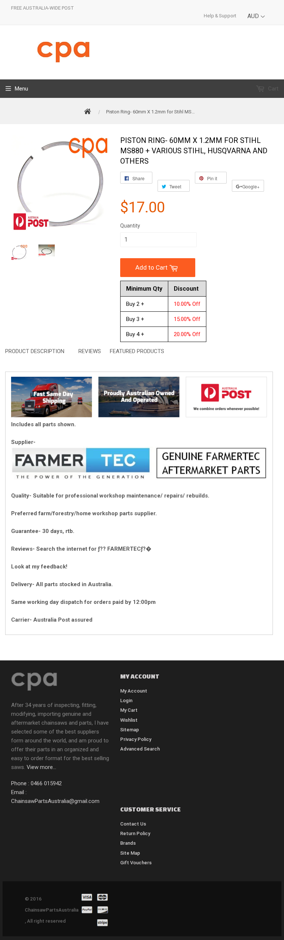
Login (126, 700)
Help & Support (220, 16)
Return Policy (135, 833)
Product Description (34, 351)
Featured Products (137, 351)
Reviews (89, 351)
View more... (41, 767)
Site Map (130, 853)
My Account (133, 691)
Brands (128, 843)
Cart (272, 88)
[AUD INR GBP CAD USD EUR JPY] (256, 21)
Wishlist (129, 720)
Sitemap (129, 730)
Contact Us (133, 824)
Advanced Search (140, 749)
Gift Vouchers (136, 862)
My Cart (129, 710)
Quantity (130, 226)
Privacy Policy (135, 739)
